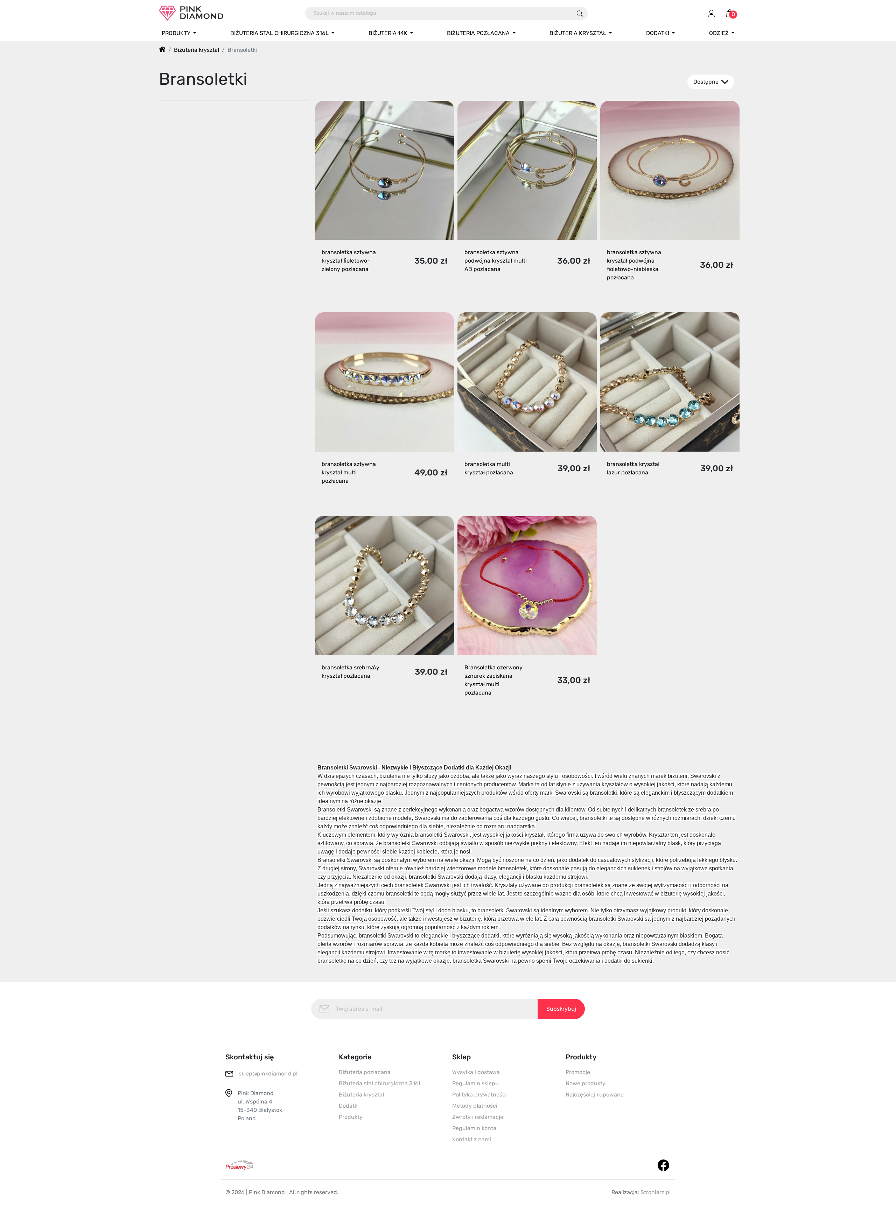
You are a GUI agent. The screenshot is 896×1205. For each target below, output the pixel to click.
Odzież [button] (719, 33)
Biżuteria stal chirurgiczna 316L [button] (280, 33)
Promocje (578, 1072)
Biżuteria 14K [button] (389, 33)
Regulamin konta (474, 1128)
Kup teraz (378, 295)
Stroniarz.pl (655, 1192)
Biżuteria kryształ (361, 1094)
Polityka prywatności (479, 1094)
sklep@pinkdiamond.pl (268, 1073)
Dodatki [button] (658, 33)
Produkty (351, 1117)
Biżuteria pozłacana (365, 1072)
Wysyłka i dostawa (476, 1072)
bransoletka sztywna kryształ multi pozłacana (349, 472)
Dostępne (706, 81)
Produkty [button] (177, 33)
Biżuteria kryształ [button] (579, 33)
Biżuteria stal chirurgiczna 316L (380, 1083)
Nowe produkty (586, 1083)
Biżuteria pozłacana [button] (479, 33)
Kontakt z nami (471, 1139)
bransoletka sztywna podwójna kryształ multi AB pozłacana (495, 260)
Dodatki (349, 1105)
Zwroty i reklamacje (477, 1117)
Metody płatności (474, 1105)
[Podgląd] (441, 295)
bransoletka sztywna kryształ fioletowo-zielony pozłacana (349, 260)
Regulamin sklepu (475, 1083)
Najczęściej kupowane (595, 1094)
